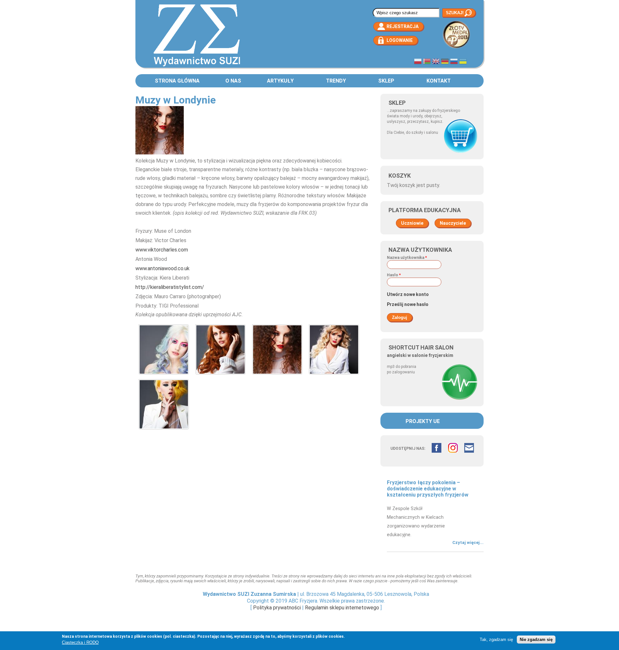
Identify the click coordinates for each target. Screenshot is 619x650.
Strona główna (177, 81)
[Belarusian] (427, 62)
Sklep (386, 81)
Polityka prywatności (277, 608)
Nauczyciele (453, 223)
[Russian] (454, 62)
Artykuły (280, 81)
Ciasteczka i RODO (80, 642)
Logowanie (400, 40)
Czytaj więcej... (468, 542)
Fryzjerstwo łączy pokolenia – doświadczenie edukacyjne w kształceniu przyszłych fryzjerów (427, 488)
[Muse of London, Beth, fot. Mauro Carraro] (164, 376)
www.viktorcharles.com (161, 250)
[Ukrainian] (463, 62)
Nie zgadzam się (536, 639)
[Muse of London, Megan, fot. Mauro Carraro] (164, 431)
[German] (445, 62)
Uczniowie (412, 223)
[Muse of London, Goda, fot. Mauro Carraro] (277, 376)
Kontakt (439, 81)
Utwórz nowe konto (408, 294)
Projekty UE (423, 421)
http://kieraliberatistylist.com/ (169, 287)
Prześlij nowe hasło (407, 304)
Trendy (336, 81)
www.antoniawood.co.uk (162, 268)
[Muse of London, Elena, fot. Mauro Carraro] (220, 376)
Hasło (394, 275)
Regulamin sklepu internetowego (342, 608)
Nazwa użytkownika (407, 257)
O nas (233, 81)
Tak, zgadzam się (496, 639)
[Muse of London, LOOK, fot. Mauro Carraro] (334, 376)
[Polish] (418, 62)
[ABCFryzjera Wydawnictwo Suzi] (197, 66)
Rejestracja (402, 26)
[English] (436, 62)
